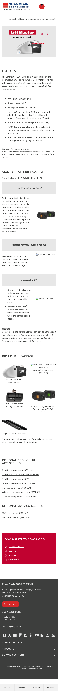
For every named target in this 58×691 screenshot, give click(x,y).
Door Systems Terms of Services (29, 669)
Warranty (13, 551)
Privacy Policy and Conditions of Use (38, 666)
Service (37, 687)
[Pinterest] (26, 636)
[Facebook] (4, 636)
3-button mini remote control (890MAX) (20, 474)
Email (8, 687)
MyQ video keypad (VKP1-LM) (16, 517)
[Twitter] (9, 636)
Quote (51, 687)
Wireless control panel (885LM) (16, 488)
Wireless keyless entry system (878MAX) (21, 492)
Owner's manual (16, 546)
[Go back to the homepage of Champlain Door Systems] (16, 5)
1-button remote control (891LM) (17, 470)
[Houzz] (42, 636)
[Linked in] (15, 636)
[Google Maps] (52, 636)
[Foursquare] (20, 636)
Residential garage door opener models (37, 19)
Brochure (12, 555)
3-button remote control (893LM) (17, 479)
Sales (22, 687)
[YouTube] (36, 636)
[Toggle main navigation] (50, 7)
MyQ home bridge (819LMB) (15, 513)
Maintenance (14, 559)
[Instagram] (47, 636)
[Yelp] (31, 636)
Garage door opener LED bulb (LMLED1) (21, 496)
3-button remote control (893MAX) (18, 483)
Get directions (10, 604)
